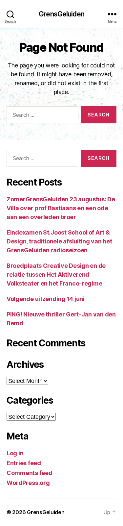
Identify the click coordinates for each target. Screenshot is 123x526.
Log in (15, 453)
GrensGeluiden (61, 14)
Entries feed (24, 463)
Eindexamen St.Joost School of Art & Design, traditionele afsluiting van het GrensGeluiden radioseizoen (59, 241)
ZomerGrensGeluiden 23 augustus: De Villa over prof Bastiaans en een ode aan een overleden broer (61, 208)
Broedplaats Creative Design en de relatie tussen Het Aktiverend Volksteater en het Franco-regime (56, 274)
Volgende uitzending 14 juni (46, 298)
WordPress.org (28, 482)
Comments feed (29, 472)
